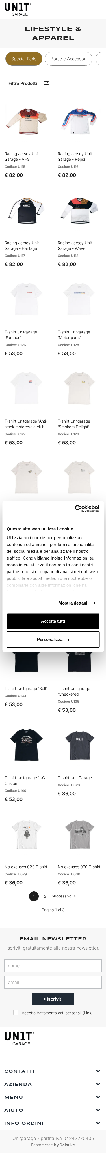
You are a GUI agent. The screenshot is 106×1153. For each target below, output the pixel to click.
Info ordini (24, 1124)
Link (87, 1013)
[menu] (97, 9)
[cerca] (75, 9)
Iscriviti (54, 999)
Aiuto (13, 1111)
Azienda (18, 1084)
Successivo (62, 896)
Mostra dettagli (74, 603)
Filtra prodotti (22, 83)
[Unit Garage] (18, 9)
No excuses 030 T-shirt (79, 866)
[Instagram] (56, 1057)
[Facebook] (43, 1057)
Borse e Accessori (68, 58)
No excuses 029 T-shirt (26, 866)
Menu (13, 1098)
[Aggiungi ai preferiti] (36, 142)
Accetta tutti (53, 620)
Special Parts (23, 58)
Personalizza (49, 639)
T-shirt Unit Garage (75, 777)
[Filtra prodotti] (46, 83)
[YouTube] (69, 1057)
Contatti (19, 1071)
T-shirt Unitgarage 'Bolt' (26, 688)
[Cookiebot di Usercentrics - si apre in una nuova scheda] (75, 509)
